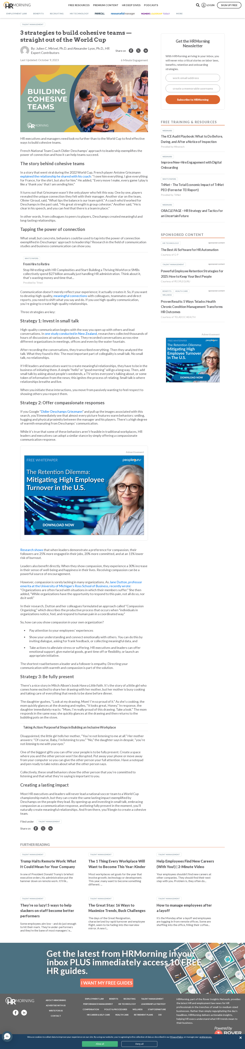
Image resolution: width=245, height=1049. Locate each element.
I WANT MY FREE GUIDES (106, 982)
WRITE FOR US (56, 1010)
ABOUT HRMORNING (56, 1000)
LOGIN (211, 5)
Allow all (100, 1043)
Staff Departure (157, 1009)
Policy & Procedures (115, 1009)
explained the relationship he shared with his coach (55, 176)
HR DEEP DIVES (131, 5)
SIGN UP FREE (229, 5)
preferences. (205, 1037)
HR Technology (127, 1004)
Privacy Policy (176, 1037)
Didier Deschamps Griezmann (61, 411)
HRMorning (17, 5)
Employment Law (94, 999)
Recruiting (130, 999)
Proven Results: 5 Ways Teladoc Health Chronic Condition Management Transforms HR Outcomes (192, 307)
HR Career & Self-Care (98, 1015)
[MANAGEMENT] (123, 13)
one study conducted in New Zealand (71, 334)
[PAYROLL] (100, 13)
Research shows (31, 550)
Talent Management (33, 24)
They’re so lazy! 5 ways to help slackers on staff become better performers (47, 910)
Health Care (122, 1015)
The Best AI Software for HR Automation (189, 250)
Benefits (113, 999)
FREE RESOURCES (78, 5)
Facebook (14, 1012)
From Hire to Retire (36, 264)
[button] (7, 1036)
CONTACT (56, 1016)
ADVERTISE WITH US (56, 1005)
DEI (160, 1015)
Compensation (91, 1009)
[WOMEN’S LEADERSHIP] (155, 13)
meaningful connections (70, 296)
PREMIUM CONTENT (105, 5)
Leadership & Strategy (153, 1004)
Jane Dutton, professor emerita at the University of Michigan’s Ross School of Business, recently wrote (81, 584)
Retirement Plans (143, 1015)
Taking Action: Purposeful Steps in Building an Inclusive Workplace (69, 727)
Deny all (139, 1043)
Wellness (138, 1009)
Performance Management (98, 1004)
